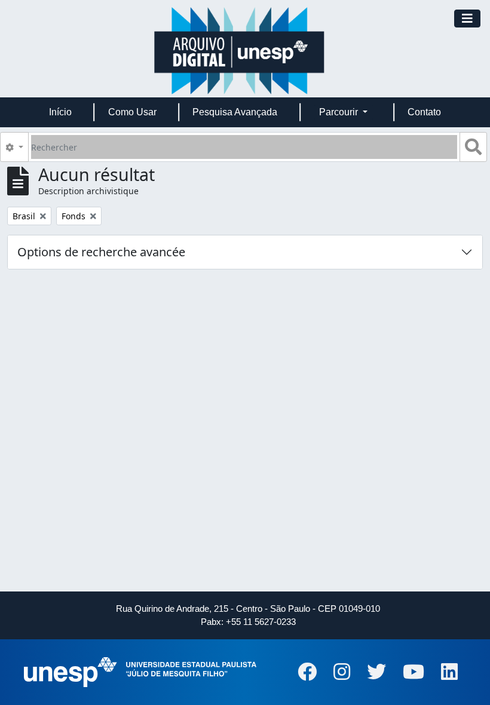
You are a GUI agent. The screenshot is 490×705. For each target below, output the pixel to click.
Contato (424, 112)
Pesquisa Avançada (234, 112)
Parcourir (339, 112)
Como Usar (132, 112)
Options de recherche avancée (101, 252)
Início (60, 112)
